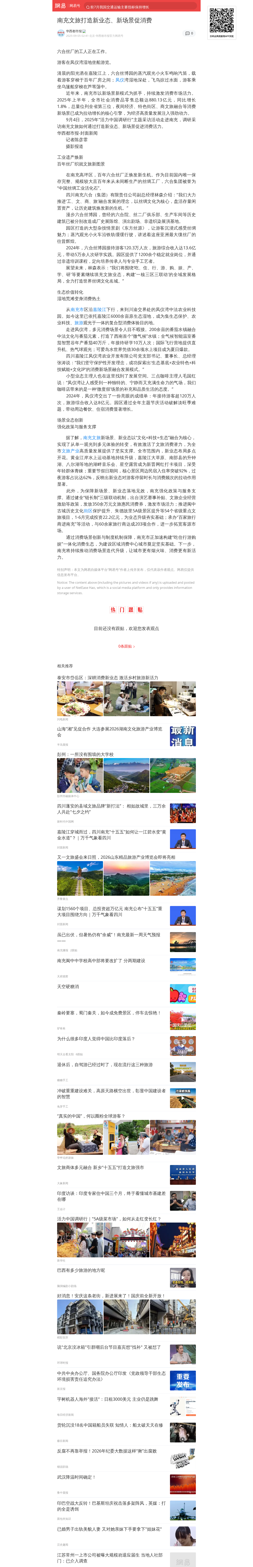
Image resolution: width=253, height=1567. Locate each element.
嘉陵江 (99, 309)
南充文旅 (92, 437)
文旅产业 (71, 451)
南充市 (77, 309)
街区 (88, 511)
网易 (60, 5)
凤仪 (119, 80)
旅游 (79, 322)
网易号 (75, 5)
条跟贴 (125, 646)
